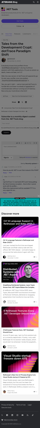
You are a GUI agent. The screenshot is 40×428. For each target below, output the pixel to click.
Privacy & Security (7, 405)
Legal (30, 405)
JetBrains (15, 424)
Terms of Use (20, 405)
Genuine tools (6, 407)
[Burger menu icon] (38, 2)
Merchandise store (10, 420)
